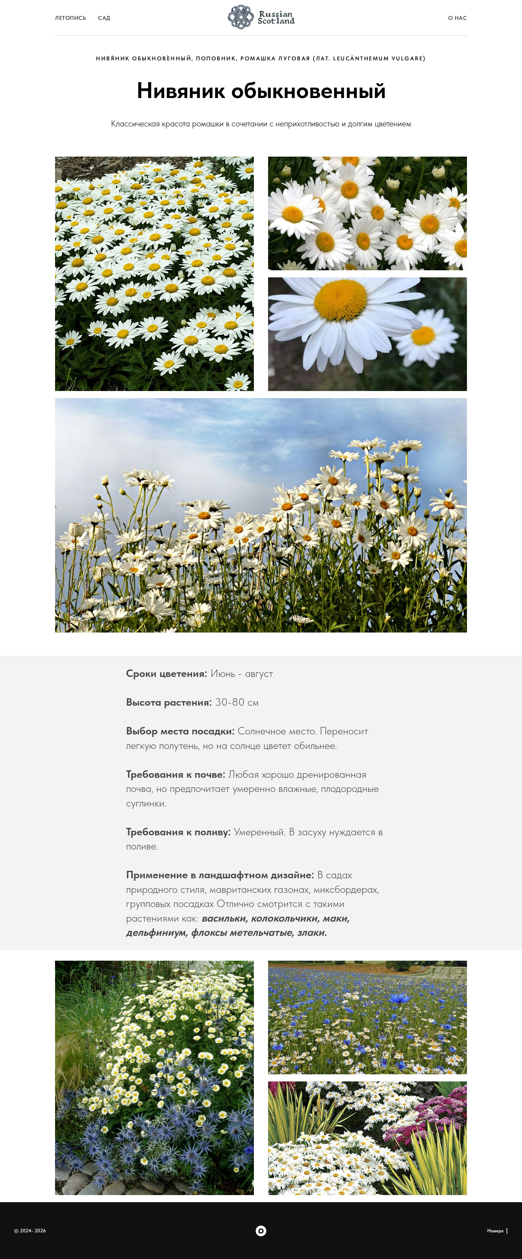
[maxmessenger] (261, 1231)
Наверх (495, 1230)
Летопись (70, 18)
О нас (457, 18)
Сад (104, 18)
